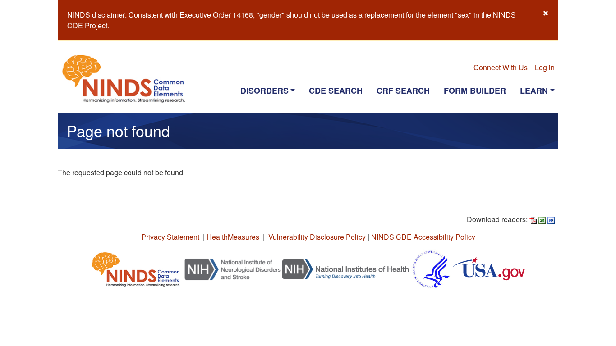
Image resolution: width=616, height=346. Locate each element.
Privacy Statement (170, 237)
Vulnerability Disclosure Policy (317, 237)
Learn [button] (534, 90)
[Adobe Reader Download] (533, 219)
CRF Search (403, 90)
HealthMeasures (233, 237)
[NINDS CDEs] (136, 268)
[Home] (127, 78)
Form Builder (475, 90)
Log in (545, 67)
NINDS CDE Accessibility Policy (423, 237)
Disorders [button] (264, 90)
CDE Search (336, 90)
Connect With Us (500, 67)
